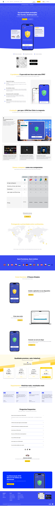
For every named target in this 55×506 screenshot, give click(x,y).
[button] (11, 418)
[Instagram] (49, 504)
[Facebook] (50, 504)
